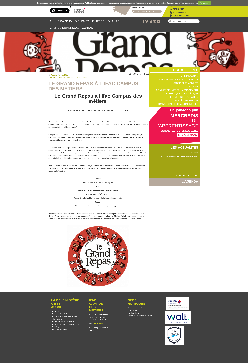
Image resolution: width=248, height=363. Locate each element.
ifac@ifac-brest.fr (101, 328)
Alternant (178, 9)
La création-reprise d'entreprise (63, 322)
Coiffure (192, 86)
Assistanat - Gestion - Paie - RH (178, 79)
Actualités (63, 75)
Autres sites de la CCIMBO (143, 11)
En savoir (187, 135)
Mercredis (184, 115)
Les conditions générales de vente (140, 316)
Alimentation (189, 76)
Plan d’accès (132, 310)
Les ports (55, 311)
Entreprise (178, 12)
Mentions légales (134, 313)
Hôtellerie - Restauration (181, 97)
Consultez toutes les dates (179, 131)
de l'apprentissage (177, 123)
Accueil (54, 75)
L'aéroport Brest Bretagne (61, 314)
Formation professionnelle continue (64, 316)
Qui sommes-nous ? (135, 308)
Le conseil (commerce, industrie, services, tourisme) (67, 325)
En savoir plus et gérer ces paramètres (181, 3)
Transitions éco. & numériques (178, 104)
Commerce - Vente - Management (177, 90)
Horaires (92, 330)
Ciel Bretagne (57, 319)
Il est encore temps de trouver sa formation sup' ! (178, 157)
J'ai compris (205, 3)
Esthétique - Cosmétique (182, 93)
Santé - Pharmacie (186, 100)
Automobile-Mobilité (184, 83)
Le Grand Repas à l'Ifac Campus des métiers (93, 86)
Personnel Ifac (181, 16)
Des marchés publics (59, 329)
